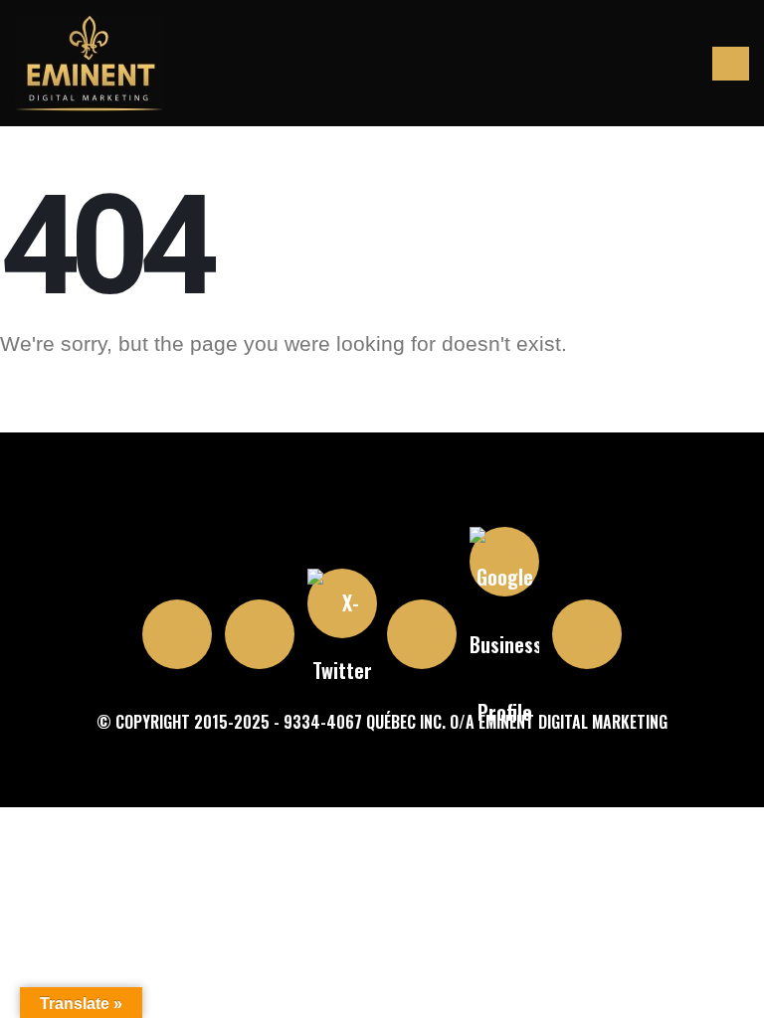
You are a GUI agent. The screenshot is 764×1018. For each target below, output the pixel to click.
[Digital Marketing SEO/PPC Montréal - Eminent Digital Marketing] (89, 63)
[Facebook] (259, 634)
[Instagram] (177, 634)
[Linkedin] (587, 634)
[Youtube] (422, 634)
